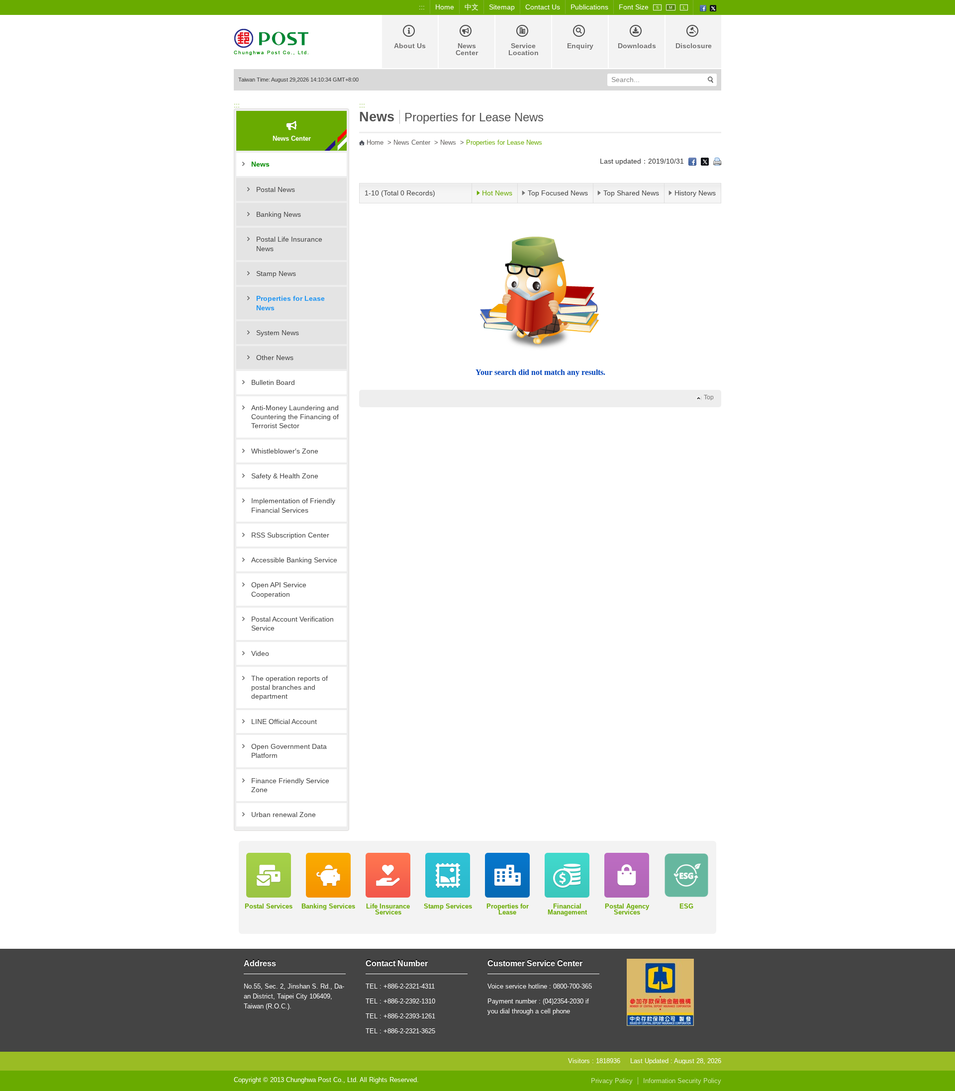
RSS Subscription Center (290, 535)
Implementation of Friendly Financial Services (293, 505)
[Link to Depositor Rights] (660, 992)
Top (709, 397)
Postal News (275, 189)
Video (260, 653)
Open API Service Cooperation (278, 589)
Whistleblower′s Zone (284, 451)
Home (444, 7)
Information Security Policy (682, 1081)
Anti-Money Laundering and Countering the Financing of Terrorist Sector (295, 417)
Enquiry (580, 46)
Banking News (278, 214)
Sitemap (502, 7)
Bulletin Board (273, 382)
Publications (589, 7)
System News (277, 333)
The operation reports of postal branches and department (289, 687)
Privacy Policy (612, 1081)
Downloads (637, 46)
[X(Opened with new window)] (713, 7)
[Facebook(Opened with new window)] (703, 7)
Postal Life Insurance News (289, 243)
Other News (274, 358)
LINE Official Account (284, 722)
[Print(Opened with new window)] (717, 161)
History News (695, 193)
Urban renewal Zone (283, 814)
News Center (467, 49)
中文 (471, 7)
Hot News (497, 193)
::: (422, 7)
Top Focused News (558, 193)
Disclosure (693, 46)
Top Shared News (631, 193)
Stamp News (276, 273)
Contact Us (542, 7)
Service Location (523, 49)
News (260, 164)
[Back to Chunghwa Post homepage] (271, 41)
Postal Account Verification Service (292, 623)
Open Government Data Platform (289, 750)
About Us (410, 46)
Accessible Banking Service (294, 560)
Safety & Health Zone (284, 476)
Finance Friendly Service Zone (290, 785)
